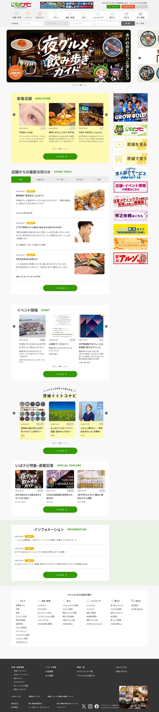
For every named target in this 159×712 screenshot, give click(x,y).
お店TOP (40, 17)
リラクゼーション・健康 (46, 616)
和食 (17, 612)
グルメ (56, 17)
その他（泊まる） (137, 609)
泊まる (126, 17)
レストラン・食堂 (22, 638)
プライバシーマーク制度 (108, 705)
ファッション (90, 605)
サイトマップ (61, 707)
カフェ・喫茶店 (21, 627)
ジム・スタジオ (43, 620)
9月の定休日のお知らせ (27, 259)
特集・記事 (17, 17)
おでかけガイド (19, 682)
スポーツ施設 (68, 609)
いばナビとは (121, 667)
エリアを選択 (25, 23)
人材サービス (16, 696)
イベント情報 (50, 667)
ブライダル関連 (116, 609)
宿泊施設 (134, 605)
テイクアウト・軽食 (22, 635)
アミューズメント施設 (70, 605)
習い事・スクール (117, 605)
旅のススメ (18, 678)
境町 (74, 424)
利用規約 (14, 707)
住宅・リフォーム (116, 612)
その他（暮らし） (116, 623)
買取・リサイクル (92, 620)
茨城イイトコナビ (20, 671)
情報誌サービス (34, 696)
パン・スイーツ (21, 631)
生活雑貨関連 (91, 616)
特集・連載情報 (17, 667)
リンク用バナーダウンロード (38, 707)
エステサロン (42, 609)
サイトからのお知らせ (86, 675)
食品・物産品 (91, 612)
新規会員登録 (128, 6)
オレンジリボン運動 (21, 685)
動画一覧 (81, 667)
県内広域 (43, 424)
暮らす (112, 17)
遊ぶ (84, 17)
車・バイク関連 (116, 620)
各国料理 (19, 623)
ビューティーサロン (45, 612)
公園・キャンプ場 (69, 620)
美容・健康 (70, 17)
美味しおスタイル (20, 689)
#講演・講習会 (26, 354)
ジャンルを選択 (77, 23)
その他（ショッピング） (94, 623)
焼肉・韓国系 (20, 620)
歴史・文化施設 (68, 616)
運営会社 (14, 703)
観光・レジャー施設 (70, 612)
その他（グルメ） (21, 642)
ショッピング (98, 17)
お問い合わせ (121, 671)
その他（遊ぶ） (68, 623)
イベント (28, 17)
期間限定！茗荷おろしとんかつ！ (30, 195)
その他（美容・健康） (45, 623)
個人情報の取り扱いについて (67, 703)
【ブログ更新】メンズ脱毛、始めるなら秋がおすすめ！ (39, 227)
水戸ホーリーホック (21, 674)
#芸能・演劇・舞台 (57, 362)
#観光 (25, 435)
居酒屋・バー (20, 605)
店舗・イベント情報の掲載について (60, 696)
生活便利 (114, 616)
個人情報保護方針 (35, 703)
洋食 (17, 609)
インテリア (90, 609)
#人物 (55, 435)
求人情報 (140, 17)
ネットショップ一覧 (85, 671)
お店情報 (49, 671)
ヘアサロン (42, 605)
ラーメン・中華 (21, 616)
